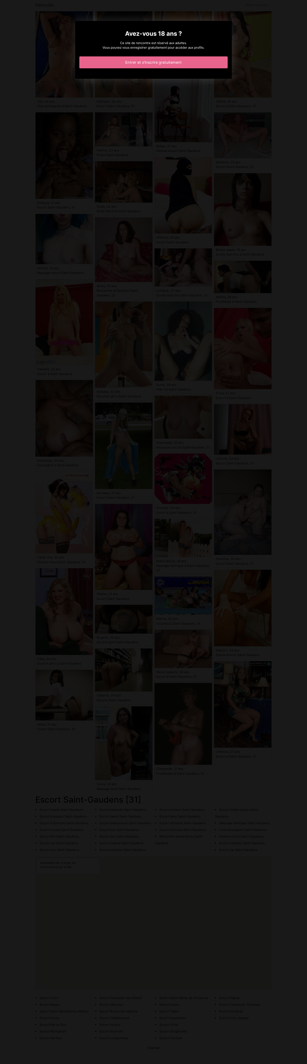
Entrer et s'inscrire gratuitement (153, 62)
